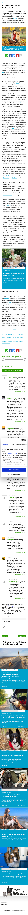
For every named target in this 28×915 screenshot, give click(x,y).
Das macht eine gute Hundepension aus (12, 334)
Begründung (5, 627)
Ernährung (14, 178)
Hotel (10, 302)
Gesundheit (6, 178)
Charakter (8, 205)
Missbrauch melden (20, 391)
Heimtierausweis (7, 195)
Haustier (15, 18)
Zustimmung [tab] (5, 444)
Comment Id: (5, 617)
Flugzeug (6, 298)
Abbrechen (4, 636)
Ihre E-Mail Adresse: (7, 622)
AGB (2, 906)
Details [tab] (12, 444)
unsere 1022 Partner (11, 453)
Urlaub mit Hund (6, 3)
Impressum (4, 902)
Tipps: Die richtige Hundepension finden (12, 337)
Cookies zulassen (14, 469)
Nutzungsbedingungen (14, 606)
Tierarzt (22, 102)
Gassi (17, 83)
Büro (13, 128)
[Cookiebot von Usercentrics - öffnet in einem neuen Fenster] (20, 440)
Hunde (14, 329)
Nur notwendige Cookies (14, 474)
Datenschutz (4, 904)
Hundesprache (10, 175)
